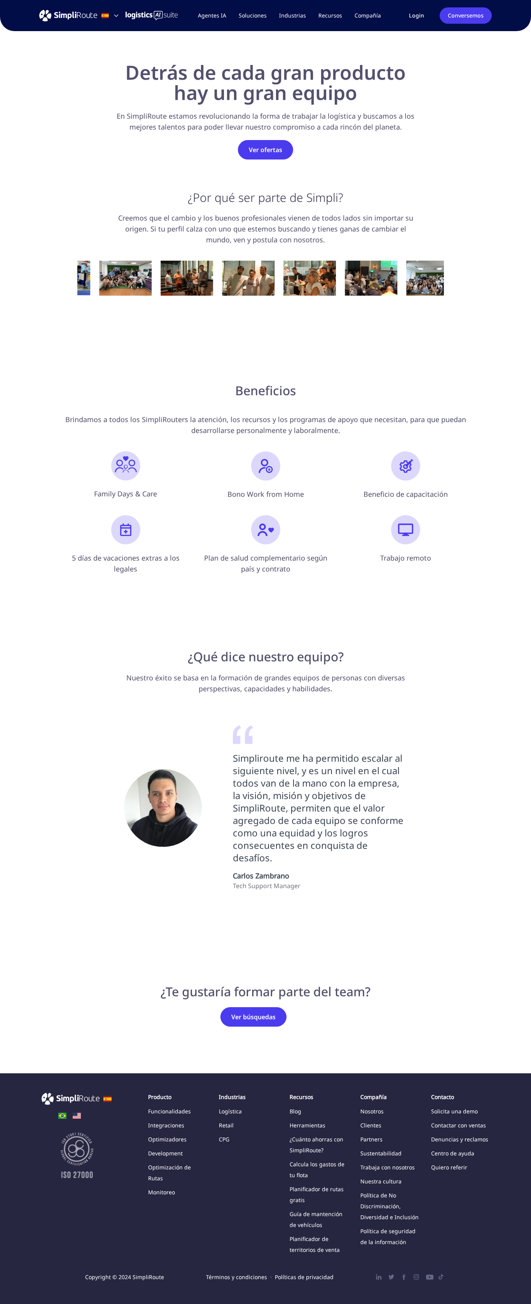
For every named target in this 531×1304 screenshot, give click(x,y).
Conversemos (466, 15)
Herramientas (307, 1125)
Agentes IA (212, 15)
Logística (230, 1111)
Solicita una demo (454, 1111)
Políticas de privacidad (304, 1277)
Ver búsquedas (253, 1017)
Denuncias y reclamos (459, 1139)
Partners (371, 1139)
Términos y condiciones (236, 1277)
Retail (226, 1125)
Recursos (330, 15)
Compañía (368, 15)
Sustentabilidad (381, 1153)
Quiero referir (449, 1167)
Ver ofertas (265, 149)
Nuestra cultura (381, 1181)
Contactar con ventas (458, 1125)
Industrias (292, 15)
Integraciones (166, 1125)
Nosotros (372, 1111)
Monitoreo (161, 1192)
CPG (224, 1139)
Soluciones (253, 15)
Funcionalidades (169, 1111)
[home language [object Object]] (62, 1116)
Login (416, 15)
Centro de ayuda (452, 1153)
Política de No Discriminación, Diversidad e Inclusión (389, 1206)
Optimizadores (167, 1139)
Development (165, 1153)
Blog (295, 1111)
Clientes (370, 1125)
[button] (252, 15)
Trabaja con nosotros (387, 1167)
